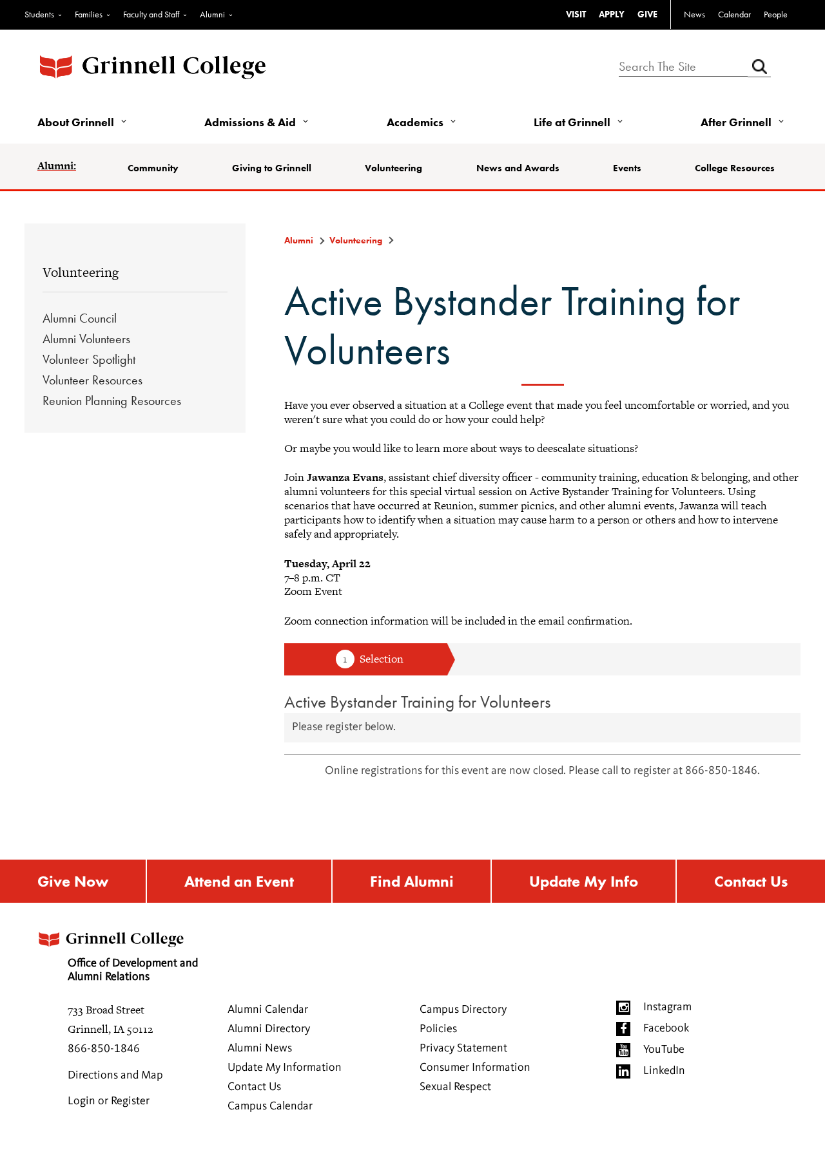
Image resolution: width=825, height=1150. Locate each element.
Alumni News (260, 1048)
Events (627, 168)
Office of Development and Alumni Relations (133, 970)
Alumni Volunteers (86, 338)
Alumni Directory (269, 1029)
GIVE (647, 14)
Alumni (212, 14)
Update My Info (583, 881)
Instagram (667, 1007)
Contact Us (751, 881)
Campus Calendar (270, 1106)
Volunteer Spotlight (89, 359)
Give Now (72, 881)
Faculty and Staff (151, 14)
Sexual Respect (455, 1087)
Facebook (666, 1028)
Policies (438, 1029)
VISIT (576, 14)
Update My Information (285, 1067)
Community (153, 168)
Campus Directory (463, 1009)
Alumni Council (80, 318)
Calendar (734, 14)
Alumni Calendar (268, 1009)
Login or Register (109, 1101)
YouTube (663, 1049)
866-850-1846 (104, 1049)
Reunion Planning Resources (112, 400)
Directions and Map (115, 1075)
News (694, 14)
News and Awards (517, 168)
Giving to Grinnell (271, 168)
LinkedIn (664, 1071)
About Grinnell (75, 122)
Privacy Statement (463, 1048)
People (776, 14)
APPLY (612, 14)
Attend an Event (239, 881)
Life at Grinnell (572, 122)
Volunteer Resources (92, 380)
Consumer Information (475, 1067)
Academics (415, 122)
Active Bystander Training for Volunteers (417, 701)
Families (88, 14)
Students (39, 14)
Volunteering (393, 168)
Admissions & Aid (250, 122)
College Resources (735, 168)
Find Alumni (412, 881)
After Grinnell (736, 122)
